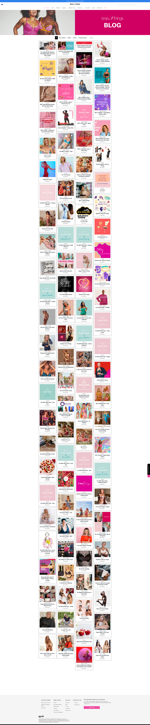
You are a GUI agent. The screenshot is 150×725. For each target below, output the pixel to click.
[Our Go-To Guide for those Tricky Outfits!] (102, 411)
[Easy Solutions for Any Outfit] (47, 260)
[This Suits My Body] (47, 612)
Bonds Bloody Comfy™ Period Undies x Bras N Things (47, 578)
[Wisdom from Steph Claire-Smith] (47, 335)
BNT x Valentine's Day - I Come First (84, 149)
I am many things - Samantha (47, 526)
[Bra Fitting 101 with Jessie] (66, 541)
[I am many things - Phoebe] (84, 527)
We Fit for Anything (84, 569)
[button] (2, 4)
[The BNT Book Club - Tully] (47, 485)
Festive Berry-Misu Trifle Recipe (47, 478)
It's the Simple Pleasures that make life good (84, 520)
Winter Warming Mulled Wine (84, 641)
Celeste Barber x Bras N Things (102, 165)
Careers (67, 706)
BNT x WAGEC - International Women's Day (102, 113)
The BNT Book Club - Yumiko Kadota (47, 302)
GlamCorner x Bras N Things (102, 260)
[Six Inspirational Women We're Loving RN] (66, 396)
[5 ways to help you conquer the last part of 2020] (102, 565)
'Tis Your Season (65, 175)
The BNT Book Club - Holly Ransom (66, 246)
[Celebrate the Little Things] (66, 471)
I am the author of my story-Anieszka (84, 318)
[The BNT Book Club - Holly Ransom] (66, 227)
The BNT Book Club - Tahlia (65, 606)
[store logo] (75, 4)
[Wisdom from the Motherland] (66, 349)
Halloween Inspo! (47, 179)
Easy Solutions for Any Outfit (47, 278)
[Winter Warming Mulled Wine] (84, 623)
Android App (76, 704)
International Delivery (58, 704)
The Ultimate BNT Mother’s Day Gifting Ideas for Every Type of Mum (47, 53)
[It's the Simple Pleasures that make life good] (84, 501)
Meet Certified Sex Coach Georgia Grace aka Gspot (102, 139)
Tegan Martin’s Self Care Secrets (102, 633)
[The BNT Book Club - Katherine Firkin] (102, 463)
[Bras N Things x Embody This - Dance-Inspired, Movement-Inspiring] (84, 52)
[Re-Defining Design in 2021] (47, 436)
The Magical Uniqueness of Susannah (84, 593)
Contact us (68, 708)
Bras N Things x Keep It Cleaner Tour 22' (66, 102)
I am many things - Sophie (102, 507)
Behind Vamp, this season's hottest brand (84, 494)
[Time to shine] (47, 138)
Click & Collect (56, 706)
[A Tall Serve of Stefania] (66, 565)
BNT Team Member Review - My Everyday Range (47, 105)
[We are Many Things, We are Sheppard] (102, 512)
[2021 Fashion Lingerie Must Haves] (102, 437)
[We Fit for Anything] (84, 551)
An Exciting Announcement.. (102, 284)
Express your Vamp (84, 294)
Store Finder (56, 710)
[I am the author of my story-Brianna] (47, 309)
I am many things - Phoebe (84, 545)
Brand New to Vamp (102, 380)
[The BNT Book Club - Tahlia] (66, 588)
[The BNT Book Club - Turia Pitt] (66, 445)
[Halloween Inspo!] (47, 161)
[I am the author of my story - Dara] (66, 300)
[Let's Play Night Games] (66, 276)
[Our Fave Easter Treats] (66, 372)
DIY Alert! (102, 190)
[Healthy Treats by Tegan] (102, 541)
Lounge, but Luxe (66, 630)
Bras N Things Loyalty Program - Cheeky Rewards (102, 60)
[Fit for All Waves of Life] (66, 180)
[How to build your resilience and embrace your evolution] (84, 647)
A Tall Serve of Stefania (66, 583)
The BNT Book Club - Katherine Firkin (102, 481)
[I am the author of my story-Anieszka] (84, 300)
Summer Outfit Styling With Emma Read (66, 52)
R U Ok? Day (84, 221)
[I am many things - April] (66, 518)
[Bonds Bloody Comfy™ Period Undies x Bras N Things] (47, 559)
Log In (78, 1)
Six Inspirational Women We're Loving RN (65, 414)
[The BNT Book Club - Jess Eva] (47, 384)
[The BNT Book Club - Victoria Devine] (47, 185)
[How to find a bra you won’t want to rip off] (47, 635)
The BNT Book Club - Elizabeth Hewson (84, 396)
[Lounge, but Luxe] (66, 612)
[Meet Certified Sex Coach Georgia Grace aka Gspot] (102, 120)
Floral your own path (47, 229)
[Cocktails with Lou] (102, 219)
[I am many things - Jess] (66, 494)
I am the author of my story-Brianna (47, 328)
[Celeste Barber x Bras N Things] (102, 146)
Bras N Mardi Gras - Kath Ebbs (102, 404)
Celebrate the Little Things (66, 489)
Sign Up (82, 1)
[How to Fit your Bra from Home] (102, 640)
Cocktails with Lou (102, 237)
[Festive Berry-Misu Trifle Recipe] (47, 459)
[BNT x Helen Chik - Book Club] (84, 105)
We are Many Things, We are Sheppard (102, 535)
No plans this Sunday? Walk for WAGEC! (47, 79)
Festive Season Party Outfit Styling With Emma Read (84, 46)
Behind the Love (65, 440)
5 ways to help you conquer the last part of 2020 (102, 583)
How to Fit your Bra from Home (102, 656)
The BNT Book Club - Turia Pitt (66, 464)
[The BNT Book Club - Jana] (84, 452)
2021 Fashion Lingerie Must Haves (102, 456)
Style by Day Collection (66, 271)
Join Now (92, 707)
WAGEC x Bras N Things (102, 213)
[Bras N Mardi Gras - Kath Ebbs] (102, 385)
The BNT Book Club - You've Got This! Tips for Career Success (47, 551)
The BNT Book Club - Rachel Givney (84, 246)
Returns (55, 708)
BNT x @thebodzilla (84, 200)
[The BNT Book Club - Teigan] (102, 338)
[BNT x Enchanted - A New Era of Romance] (66, 58)
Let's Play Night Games (66, 294)
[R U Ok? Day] (84, 206)
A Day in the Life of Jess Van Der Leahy (84, 370)
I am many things (84, 618)
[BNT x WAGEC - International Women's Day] (102, 94)
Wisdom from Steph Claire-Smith (47, 353)
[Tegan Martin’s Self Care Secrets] (102, 614)
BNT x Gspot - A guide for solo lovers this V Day (47, 131)
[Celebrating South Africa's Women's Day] (47, 586)
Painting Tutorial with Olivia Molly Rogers (66, 654)
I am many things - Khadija (102, 307)
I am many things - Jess (65, 512)
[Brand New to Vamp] (102, 362)
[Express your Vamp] (84, 276)
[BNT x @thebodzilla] (84, 182)
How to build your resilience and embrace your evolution (84, 665)
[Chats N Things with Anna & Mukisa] (47, 234)
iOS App (75, 702)
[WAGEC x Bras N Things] (102, 195)
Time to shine (47, 156)
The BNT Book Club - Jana (84, 470)
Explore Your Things (65, 343)
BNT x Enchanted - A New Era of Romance (66, 77)
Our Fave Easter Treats (66, 390)
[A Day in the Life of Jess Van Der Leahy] (84, 351)
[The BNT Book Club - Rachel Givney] (84, 227)
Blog (66, 704)
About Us (67, 702)
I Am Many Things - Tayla (66, 151)
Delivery (55, 702)
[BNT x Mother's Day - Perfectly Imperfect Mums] (84, 79)
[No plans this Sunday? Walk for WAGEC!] (47, 60)
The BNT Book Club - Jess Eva (47, 403)
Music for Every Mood (102, 609)
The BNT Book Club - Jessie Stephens (84, 344)
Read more (47, 57)
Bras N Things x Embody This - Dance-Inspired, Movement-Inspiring (84, 72)
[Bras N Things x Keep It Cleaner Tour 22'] (66, 84)
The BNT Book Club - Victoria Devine (47, 203)
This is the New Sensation (47, 379)
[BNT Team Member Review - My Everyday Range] (47, 86)
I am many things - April (66, 536)
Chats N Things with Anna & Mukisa (47, 253)
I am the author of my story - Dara (65, 318)
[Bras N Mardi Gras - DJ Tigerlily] (84, 403)
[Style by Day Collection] (66, 253)
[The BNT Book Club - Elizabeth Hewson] (84, 377)
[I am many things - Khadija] (102, 289)
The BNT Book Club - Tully (47, 503)
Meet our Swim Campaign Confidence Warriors (84, 175)
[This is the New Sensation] (47, 361)
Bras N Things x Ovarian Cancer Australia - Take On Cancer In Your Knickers (102, 87)
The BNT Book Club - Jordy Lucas (102, 331)
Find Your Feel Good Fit (45, 702)
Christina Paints (66, 222)
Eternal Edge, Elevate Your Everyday (47, 429)
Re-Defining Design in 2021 (47, 454)
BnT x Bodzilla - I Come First (65, 128)
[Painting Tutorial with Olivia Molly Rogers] (66, 635)
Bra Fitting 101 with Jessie (66, 559)
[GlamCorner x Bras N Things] (102, 242)
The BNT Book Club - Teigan (102, 356)
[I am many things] (84, 600)
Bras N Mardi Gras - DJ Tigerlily (84, 421)
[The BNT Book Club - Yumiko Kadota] (47, 283)
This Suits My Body (47, 630)
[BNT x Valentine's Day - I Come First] (84, 131)
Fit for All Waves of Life (66, 198)
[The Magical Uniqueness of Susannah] (84, 574)
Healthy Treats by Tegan (102, 559)
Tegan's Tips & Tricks (84, 271)
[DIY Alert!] (102, 172)
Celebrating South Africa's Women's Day (47, 604)
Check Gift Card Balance (58, 712)
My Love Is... (84, 447)
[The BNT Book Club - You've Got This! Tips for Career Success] (47, 532)
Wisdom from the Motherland (66, 367)
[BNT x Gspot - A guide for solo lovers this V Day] (47, 112)
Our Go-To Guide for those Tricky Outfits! (102, 430)
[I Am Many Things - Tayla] (66, 133)
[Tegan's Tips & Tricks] (84, 253)
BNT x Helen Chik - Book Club (84, 124)
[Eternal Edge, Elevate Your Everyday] (47, 410)
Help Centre (68, 710)
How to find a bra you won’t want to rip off (47, 654)
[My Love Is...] (84, 429)
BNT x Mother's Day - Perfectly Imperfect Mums (84, 98)
